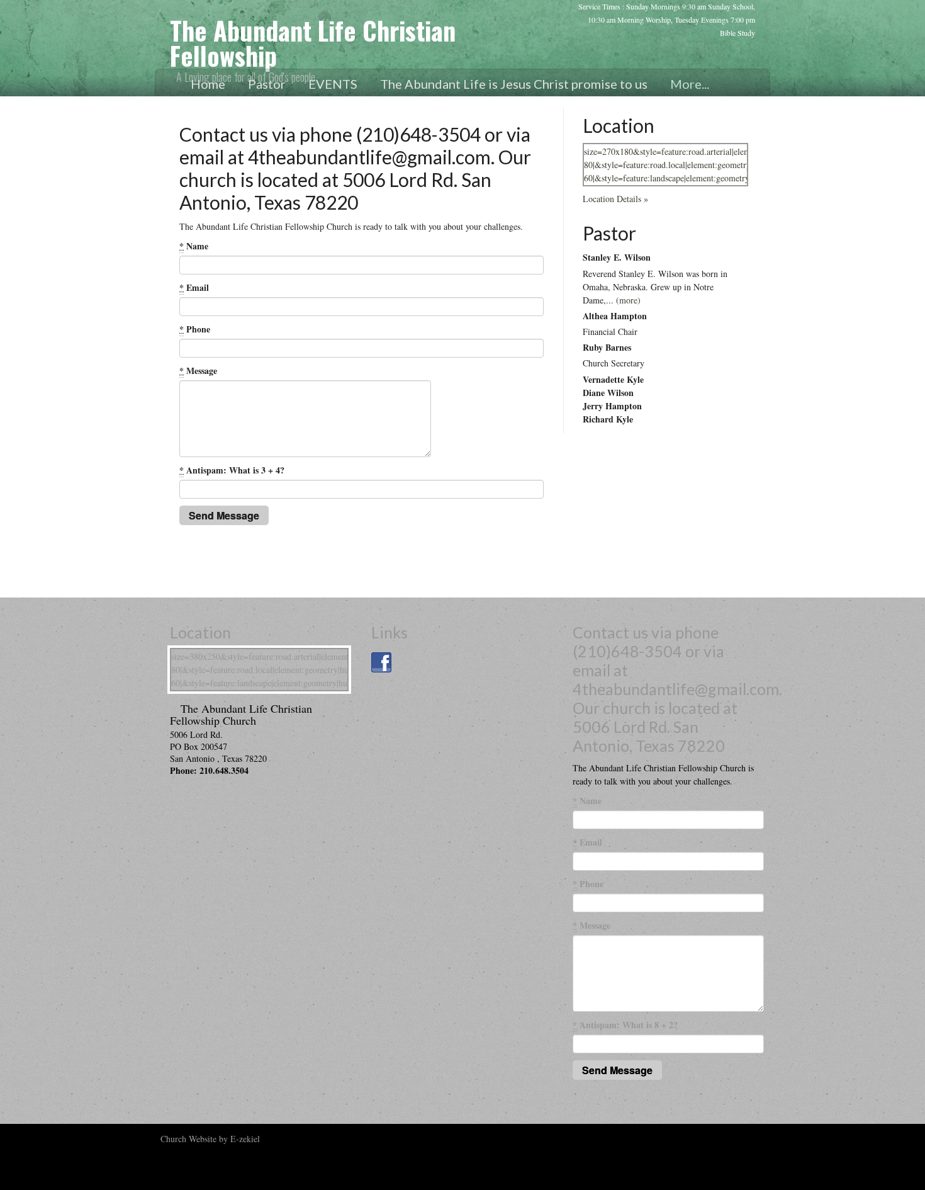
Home (208, 83)
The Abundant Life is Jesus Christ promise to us (514, 83)
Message (198, 370)
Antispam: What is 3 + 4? (231, 470)
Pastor (267, 83)
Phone (194, 329)
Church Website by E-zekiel (210, 1139)
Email (194, 287)
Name (193, 245)
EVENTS (332, 83)
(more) (628, 300)
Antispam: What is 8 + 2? (625, 1024)
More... (689, 83)
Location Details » (615, 199)
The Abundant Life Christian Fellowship (313, 42)
